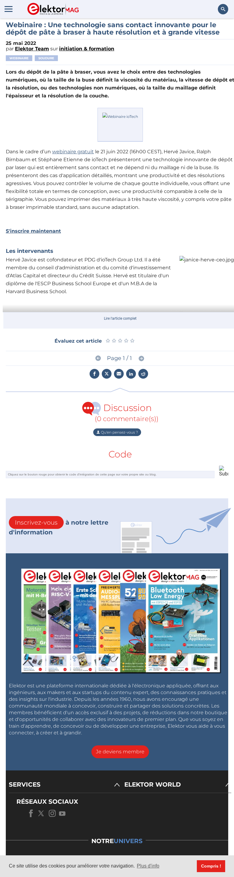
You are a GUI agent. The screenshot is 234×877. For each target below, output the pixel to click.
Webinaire (19, 58)
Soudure (46, 58)
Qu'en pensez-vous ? (119, 432)
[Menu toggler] (8, 9)
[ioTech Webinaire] (120, 124)
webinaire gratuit (73, 152)
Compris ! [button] (211, 866)
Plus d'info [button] (148, 865)
